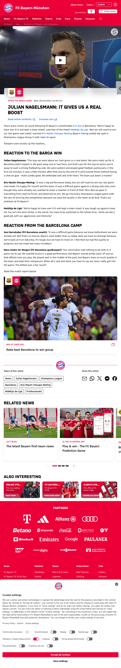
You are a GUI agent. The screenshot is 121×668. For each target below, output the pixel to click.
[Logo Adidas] (43, 519)
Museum (90, 19)
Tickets (78, 19)
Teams (48, 19)
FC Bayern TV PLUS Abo (15, 576)
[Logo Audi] (90, 519)
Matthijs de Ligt (79, 129)
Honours (103, 576)
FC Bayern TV (21, 19)
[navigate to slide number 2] (59, 465)
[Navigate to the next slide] (94, 5)
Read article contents (20, 119)
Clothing (80, 576)
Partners (60, 507)
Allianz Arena (77, 5)
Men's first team (60, 572)
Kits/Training (82, 572)
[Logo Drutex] (86, 530)
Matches (36, 19)
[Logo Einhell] (23, 539)
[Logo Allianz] (65, 519)
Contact (90, 5)
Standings (39, 572)
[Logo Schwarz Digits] (40, 550)
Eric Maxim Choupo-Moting (57, 133)
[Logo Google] (71, 539)
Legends (56, 576)
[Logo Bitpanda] (45, 530)
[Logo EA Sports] (104, 530)
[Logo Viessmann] (68, 550)
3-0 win (77, 126)
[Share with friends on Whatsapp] (92, 378)
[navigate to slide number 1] (54, 465)
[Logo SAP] (19, 550)
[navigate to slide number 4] (67, 465)
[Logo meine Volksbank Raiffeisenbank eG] (96, 550)
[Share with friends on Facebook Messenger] (107, 378)
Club (58, 19)
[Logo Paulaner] (96, 539)
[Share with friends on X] (99, 378)
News (7, 19)
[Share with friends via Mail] (84, 378)
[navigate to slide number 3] (63, 465)
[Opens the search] (101, 19)
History (102, 572)
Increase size (46, 119)
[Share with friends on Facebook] (114, 378)
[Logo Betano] (22, 530)
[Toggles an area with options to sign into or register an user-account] (115, 4)
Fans (67, 19)
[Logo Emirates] (49, 539)
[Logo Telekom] (27, 519)
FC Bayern (8, 24)
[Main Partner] (91, 11)
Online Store (82, 566)
